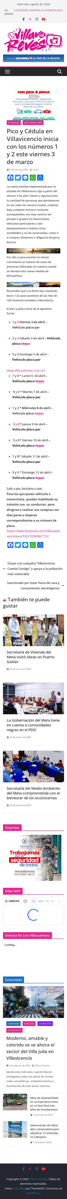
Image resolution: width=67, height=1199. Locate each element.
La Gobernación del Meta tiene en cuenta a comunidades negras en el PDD (33, 725)
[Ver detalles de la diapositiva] (33, 58)
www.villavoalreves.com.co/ (26, 370)
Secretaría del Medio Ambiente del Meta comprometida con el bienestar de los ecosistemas (33, 793)
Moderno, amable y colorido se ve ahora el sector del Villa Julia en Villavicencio (30, 1048)
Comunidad (13, 1023)
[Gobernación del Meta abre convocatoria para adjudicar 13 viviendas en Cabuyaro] (15, 1134)
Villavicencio (14, 1030)
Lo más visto (45, 1023)
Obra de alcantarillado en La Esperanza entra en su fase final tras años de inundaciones (44, 1103)
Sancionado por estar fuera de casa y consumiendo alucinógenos (33, 585)
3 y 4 (15, 338)
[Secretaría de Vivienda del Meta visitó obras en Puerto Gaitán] (33, 617)
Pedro (36, 169)
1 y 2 (15, 322)
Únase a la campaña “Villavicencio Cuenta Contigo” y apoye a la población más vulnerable (35, 568)
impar (25, 344)
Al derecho (13, 122)
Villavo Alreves (42, 1065)
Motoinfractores (33, 122)
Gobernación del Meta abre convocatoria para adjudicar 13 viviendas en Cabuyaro (44, 1131)
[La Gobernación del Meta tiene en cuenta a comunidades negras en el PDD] (33, 685)
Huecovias (29, 1023)
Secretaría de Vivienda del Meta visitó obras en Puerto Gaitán (31, 657)
